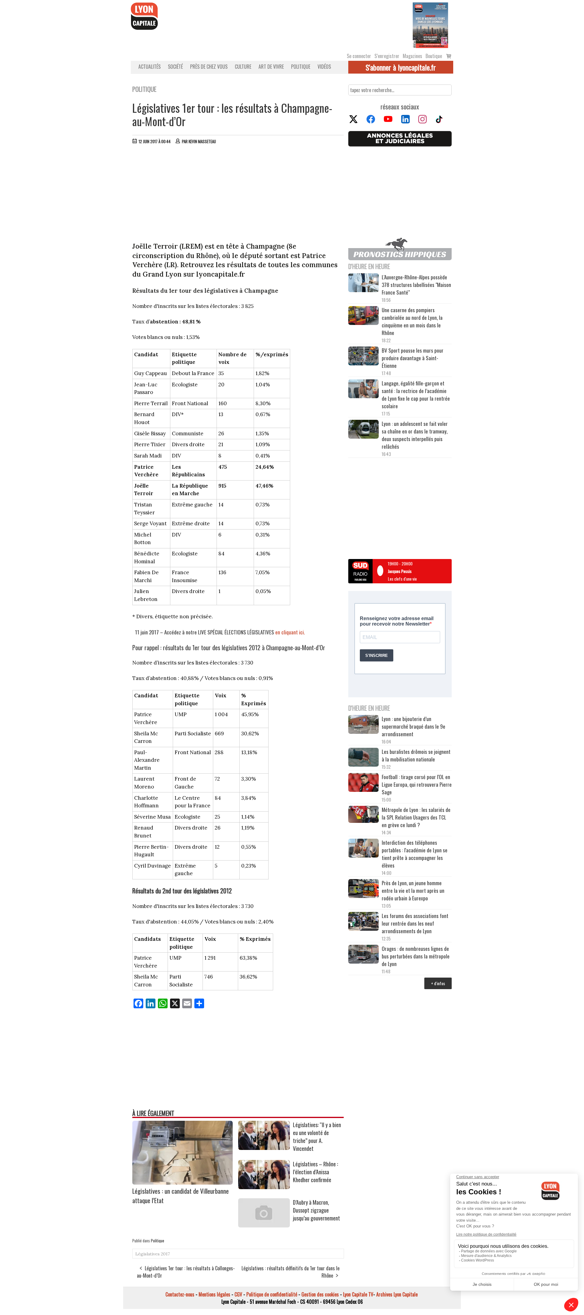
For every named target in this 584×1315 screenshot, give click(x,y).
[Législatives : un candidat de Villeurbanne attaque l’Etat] (182, 1182)
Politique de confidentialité (271, 1294)
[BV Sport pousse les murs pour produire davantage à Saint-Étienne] (363, 357)
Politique (300, 66)
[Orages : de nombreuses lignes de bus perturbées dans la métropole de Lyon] (363, 955)
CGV (238, 1294)
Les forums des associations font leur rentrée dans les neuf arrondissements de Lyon (415, 923)
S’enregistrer (386, 56)
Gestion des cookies (320, 1294)
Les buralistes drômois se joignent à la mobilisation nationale (416, 755)
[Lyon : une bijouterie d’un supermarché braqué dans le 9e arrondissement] (363, 725)
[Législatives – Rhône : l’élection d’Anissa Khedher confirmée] (264, 1187)
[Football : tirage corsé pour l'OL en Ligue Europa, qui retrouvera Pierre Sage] (363, 783)
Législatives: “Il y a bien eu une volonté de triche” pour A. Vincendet (317, 1136)
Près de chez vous (209, 66)
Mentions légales (214, 1294)
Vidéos (324, 66)
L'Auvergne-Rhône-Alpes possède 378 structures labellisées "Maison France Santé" (416, 284)
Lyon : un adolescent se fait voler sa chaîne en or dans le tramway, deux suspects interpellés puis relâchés (415, 435)
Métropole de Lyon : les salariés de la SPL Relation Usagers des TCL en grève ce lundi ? (416, 817)
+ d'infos (438, 983)
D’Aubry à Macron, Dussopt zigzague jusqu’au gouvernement (316, 1210)
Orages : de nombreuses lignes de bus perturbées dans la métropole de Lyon (416, 956)
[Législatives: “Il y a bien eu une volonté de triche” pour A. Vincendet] (264, 1147)
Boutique (434, 56)
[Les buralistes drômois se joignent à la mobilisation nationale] (363, 758)
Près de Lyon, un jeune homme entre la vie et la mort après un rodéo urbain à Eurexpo (413, 890)
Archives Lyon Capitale (397, 1294)
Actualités (149, 66)
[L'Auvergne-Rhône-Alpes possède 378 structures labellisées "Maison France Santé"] (363, 283)
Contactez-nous (179, 1294)
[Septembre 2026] (430, 24)
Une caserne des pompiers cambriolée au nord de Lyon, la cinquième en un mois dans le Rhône (412, 321)
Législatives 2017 (152, 1254)
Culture (243, 66)
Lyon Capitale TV (358, 1294)
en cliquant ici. (290, 632)
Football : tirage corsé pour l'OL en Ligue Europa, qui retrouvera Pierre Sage (417, 784)
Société (175, 66)
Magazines (412, 56)
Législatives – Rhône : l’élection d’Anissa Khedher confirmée (315, 1172)
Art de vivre (271, 66)
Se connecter (359, 56)
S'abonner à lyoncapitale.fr (401, 67)
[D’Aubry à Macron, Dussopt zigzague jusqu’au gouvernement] (264, 1225)
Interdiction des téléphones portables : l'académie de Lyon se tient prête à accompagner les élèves (414, 854)
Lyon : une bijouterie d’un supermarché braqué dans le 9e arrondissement (413, 726)
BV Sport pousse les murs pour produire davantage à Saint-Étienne (412, 358)
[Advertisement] (238, 194)
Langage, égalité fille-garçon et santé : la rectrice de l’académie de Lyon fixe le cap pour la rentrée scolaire (416, 394)
